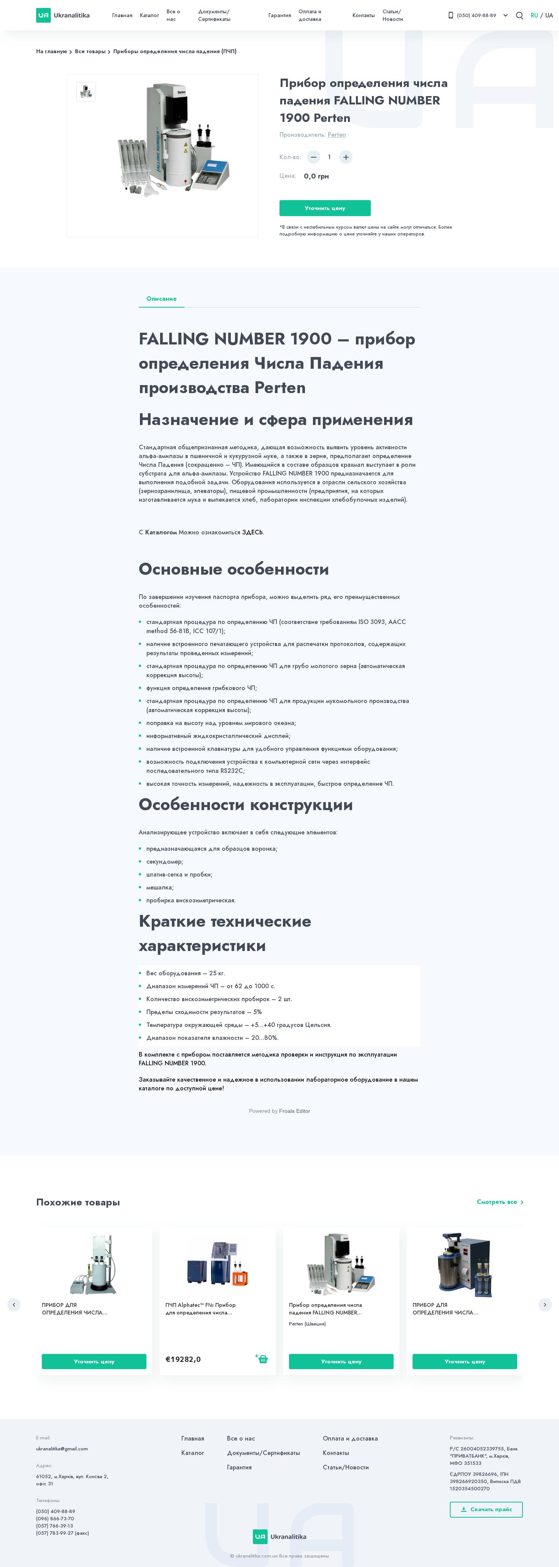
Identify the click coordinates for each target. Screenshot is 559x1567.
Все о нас (173, 15)
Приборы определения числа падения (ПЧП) (175, 51)
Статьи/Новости (393, 15)
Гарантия (279, 15)
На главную (51, 51)
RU (534, 15)
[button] (14, 1304)
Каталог (149, 15)
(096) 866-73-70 (55, 1518)
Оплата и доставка (310, 15)
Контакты (364, 15)
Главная (122, 15)
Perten (337, 134)
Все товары (90, 51)
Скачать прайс (491, 1509)
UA (549, 15)
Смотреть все (497, 1201)
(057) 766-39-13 (54, 1525)
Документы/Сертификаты (214, 15)
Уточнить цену (325, 208)
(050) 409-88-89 (55, 1511)
